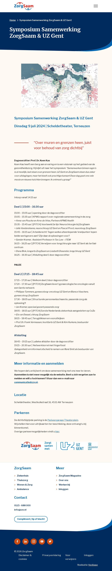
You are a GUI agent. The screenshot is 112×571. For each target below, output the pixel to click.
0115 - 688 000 (22, 505)
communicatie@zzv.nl (26, 382)
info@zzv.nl (20, 509)
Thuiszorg (22, 480)
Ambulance (23, 489)
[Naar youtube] (42, 541)
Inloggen (63, 489)
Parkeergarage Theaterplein (63, 420)
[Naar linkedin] (25, 541)
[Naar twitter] (50, 541)
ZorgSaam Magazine (70, 475)
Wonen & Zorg (25, 484)
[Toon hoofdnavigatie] (96, 6)
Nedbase (93, 565)
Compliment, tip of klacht (31, 519)
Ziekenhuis (23, 475)
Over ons (63, 480)
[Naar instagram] (34, 541)
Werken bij (64, 484)
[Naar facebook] (17, 541)
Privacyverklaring (51, 555)
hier (57, 431)
